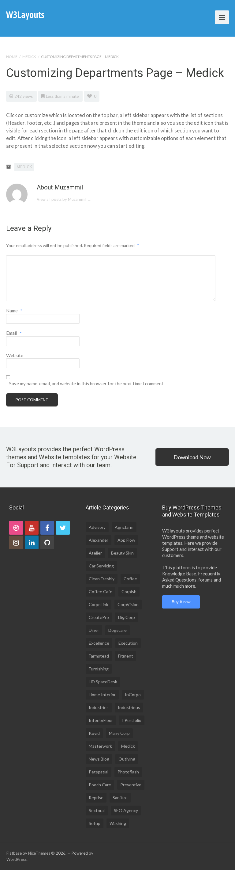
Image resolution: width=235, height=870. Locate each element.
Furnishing (99, 668)
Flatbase (14, 853)
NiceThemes (39, 853)
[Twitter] (63, 528)
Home (11, 56)
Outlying (126, 758)
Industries (99, 707)
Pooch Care (100, 784)
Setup (94, 823)
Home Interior (102, 694)
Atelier (95, 552)
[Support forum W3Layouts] (25, 15)
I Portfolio (131, 720)
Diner (94, 630)
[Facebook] (47, 528)
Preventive (130, 784)
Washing (118, 823)
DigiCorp (126, 617)
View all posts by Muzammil (64, 199)
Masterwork (100, 746)
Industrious (129, 707)
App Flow (126, 540)
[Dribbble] (16, 528)
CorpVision (128, 604)
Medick (29, 56)
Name (14, 310)
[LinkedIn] (32, 542)
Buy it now (181, 602)
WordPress (16, 859)
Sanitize (120, 797)
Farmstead (99, 655)
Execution (128, 643)
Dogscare (117, 630)
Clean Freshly (101, 578)
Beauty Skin (122, 552)
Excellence (99, 643)
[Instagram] (16, 542)
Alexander (98, 540)
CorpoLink (98, 604)
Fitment (125, 655)
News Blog (99, 758)
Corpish (128, 591)
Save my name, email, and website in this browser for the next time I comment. (86, 383)
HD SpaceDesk (103, 681)
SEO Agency (126, 810)
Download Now (192, 457)
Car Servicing (101, 565)
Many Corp (119, 733)
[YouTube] (32, 528)
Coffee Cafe (100, 591)
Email (14, 333)
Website (14, 355)
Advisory (97, 527)
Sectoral (97, 810)
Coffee (130, 578)
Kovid (94, 733)
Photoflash (128, 771)
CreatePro (99, 617)
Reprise (96, 797)
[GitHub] (47, 542)
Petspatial (98, 771)
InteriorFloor (101, 720)
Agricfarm (124, 527)
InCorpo (133, 694)
